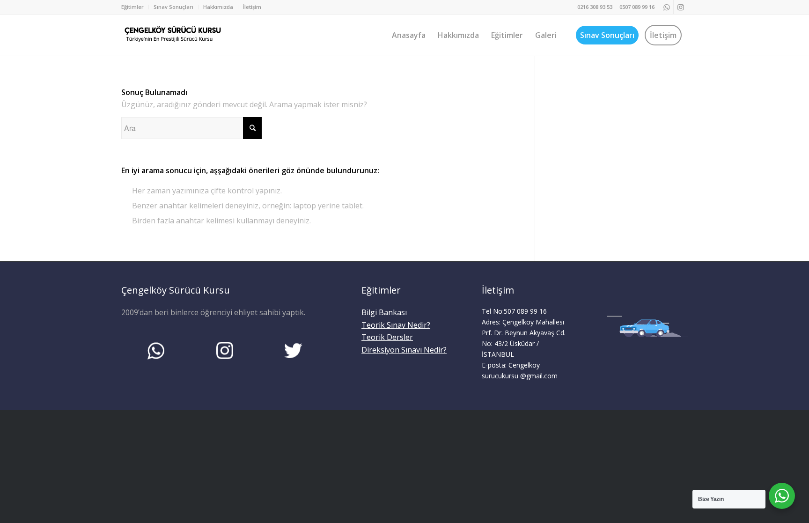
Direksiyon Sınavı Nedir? (404, 350)
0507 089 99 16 (637, 6)
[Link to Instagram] (681, 7)
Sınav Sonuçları (173, 6)
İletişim (252, 6)
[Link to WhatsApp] (666, 7)
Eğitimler (132, 6)
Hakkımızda (218, 6)
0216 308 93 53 (594, 6)
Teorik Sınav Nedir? (395, 325)
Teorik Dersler (387, 337)
